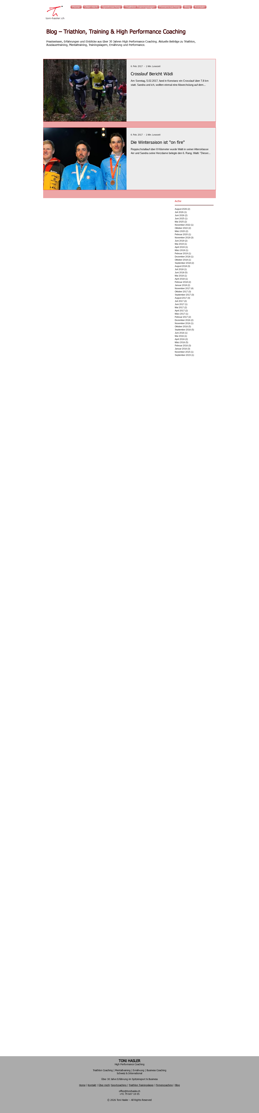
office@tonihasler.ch (129, 1091)
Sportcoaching (119, 1085)
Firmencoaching (164, 1085)
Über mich (103, 1085)
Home (82, 1085)
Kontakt (92, 1085)
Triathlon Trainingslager (141, 1085)
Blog (177, 1085)
